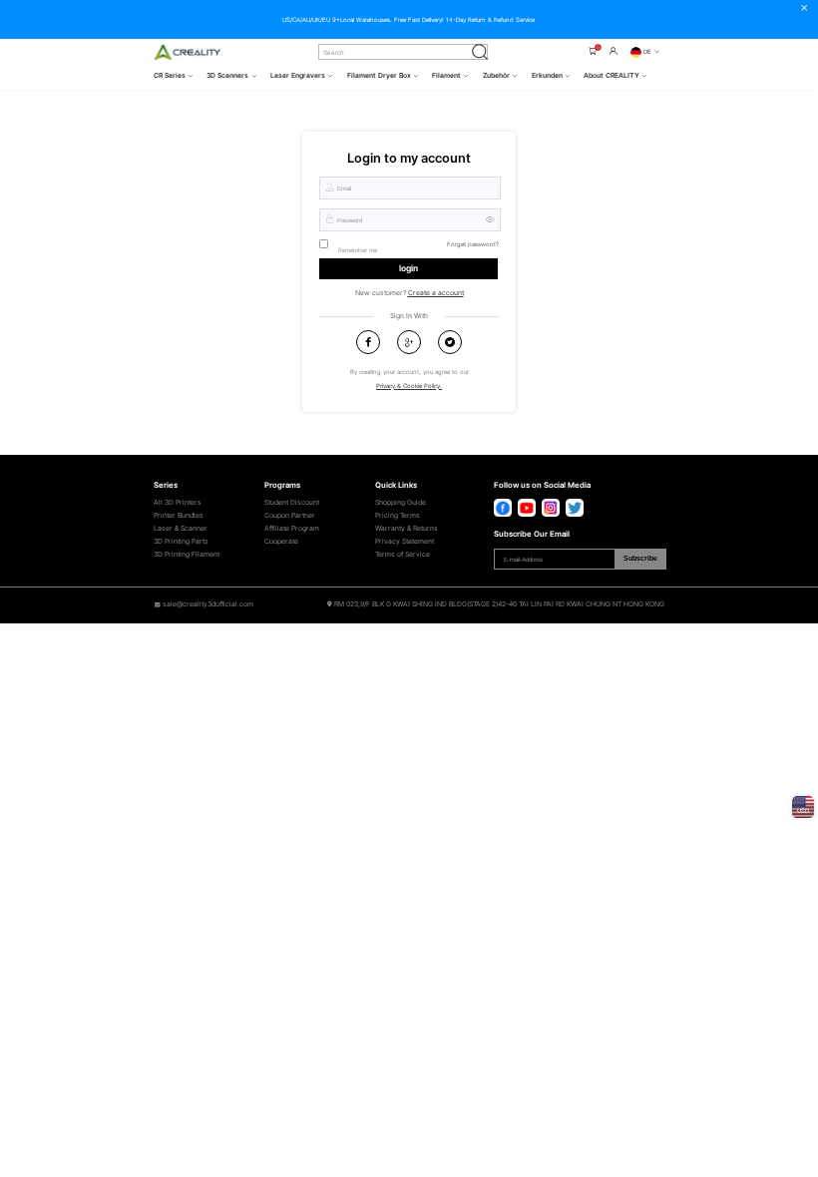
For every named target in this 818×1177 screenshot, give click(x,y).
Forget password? (473, 243)
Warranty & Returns (406, 529)
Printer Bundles (179, 516)
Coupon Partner (289, 516)
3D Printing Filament (186, 555)
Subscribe (640, 558)
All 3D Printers (178, 503)
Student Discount (291, 503)
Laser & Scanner (180, 529)
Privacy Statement (404, 542)
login (409, 268)
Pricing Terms (397, 516)
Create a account (436, 292)
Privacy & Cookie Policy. (409, 385)
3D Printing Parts (181, 542)
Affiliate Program (291, 529)
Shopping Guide (400, 503)
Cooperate (281, 542)
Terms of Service (402, 555)
